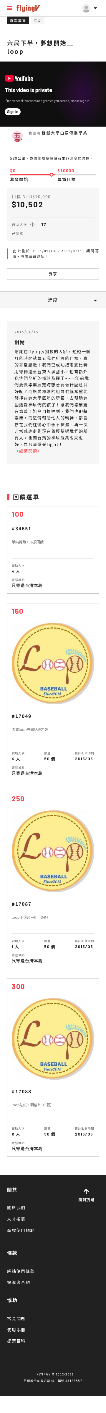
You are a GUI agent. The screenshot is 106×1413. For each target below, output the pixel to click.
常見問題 (16, 1318)
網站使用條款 (21, 1271)
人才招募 (16, 1219)
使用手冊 (16, 1330)
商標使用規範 (21, 1230)
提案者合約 (18, 1282)
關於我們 (16, 1207)
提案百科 (16, 1341)
